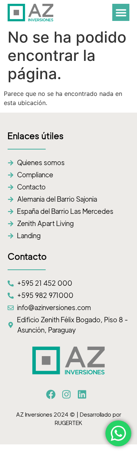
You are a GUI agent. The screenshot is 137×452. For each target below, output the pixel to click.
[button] (120, 12)
